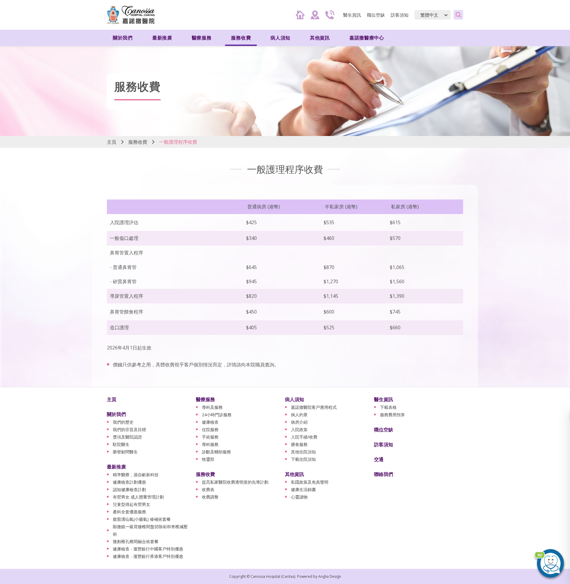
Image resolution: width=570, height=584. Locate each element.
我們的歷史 (123, 422)
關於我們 (116, 414)
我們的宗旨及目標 (129, 429)
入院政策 (299, 429)
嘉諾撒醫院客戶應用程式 (314, 407)
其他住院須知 (303, 452)
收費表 (208, 489)
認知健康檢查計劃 (129, 489)
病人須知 (294, 399)
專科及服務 (212, 407)
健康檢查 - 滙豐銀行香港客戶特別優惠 (148, 556)
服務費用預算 (392, 414)
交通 (379, 459)
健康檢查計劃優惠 (129, 482)
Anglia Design (329, 576)
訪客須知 (399, 15)
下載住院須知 (303, 459)
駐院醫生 (121, 444)
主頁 (111, 142)
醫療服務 (205, 399)
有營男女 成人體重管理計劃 (138, 497)
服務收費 (137, 142)
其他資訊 (294, 474)
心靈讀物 (299, 497)
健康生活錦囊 (303, 489)
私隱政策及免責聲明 (309, 482)
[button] (549, 563)
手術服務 (210, 437)
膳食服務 (299, 444)
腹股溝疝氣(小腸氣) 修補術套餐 (142, 519)
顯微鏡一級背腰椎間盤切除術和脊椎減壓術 (150, 530)
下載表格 (388, 407)
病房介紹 (299, 422)
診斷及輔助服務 (216, 452)
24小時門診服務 (217, 414)
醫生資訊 (383, 399)
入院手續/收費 (304, 437)
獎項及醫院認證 (127, 437)
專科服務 (210, 444)
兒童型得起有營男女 (131, 504)
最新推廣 (116, 466)
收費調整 (210, 497)
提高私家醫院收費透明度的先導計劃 (235, 482)
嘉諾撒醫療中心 (366, 37)
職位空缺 (376, 15)
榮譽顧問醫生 (125, 452)
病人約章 (299, 414)
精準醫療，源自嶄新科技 (136, 474)
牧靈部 (208, 459)
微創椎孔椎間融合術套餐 (136, 541)
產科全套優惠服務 (129, 512)
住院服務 (210, 429)
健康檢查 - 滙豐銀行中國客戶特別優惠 (148, 549)
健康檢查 (210, 422)
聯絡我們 (383, 474)
